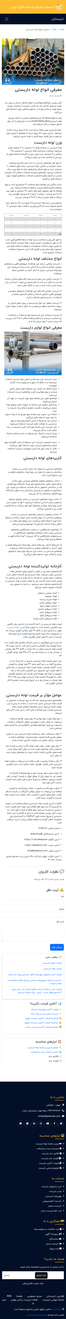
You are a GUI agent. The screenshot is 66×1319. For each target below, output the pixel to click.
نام (62, 896)
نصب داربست (55, 1191)
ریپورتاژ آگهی (52, 1234)
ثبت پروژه (54, 1248)
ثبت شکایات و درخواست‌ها (47, 1229)
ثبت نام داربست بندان (51, 1210)
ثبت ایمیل (41, 1275)
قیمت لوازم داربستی (52, 963)
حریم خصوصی (34, 1296)
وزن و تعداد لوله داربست (47, 1143)
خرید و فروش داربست (51, 1186)
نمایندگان (54, 1239)
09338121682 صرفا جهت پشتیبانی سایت (41, 1110)
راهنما (19, 1296)
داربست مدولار (55, 1206)
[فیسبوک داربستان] (54, 1124)
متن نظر (60, 921)
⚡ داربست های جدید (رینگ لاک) (46, 1013)
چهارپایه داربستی (53, 1196)
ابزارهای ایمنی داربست (49, 1168)
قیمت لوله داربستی (52, 968)
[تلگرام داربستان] (27, 1124)
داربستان (58, 19)
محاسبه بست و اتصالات (48, 1148)
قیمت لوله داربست (16, 627)
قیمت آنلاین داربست (49, 1163)
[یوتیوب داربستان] (48, 1124)
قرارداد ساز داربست (50, 1158)
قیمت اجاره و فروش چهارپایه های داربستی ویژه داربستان (35, 974)
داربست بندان (52, 1243)
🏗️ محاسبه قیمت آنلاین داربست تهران (43, 1018)
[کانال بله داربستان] (20, 1124)
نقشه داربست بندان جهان (24, 1300)
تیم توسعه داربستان (37, 1315)
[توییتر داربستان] (61, 1124)
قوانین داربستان (55, 1296)
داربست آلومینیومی (52, 1201)
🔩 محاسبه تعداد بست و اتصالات (46, 1052)
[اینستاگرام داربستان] (41, 1124)
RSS (9, 1296)
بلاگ (54, 29)
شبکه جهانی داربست (53, 1300)
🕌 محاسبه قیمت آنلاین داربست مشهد (43, 1022)
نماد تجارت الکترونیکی (33, 1283)
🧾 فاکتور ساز (55, 1056)
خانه (62, 29)
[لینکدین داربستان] (34, 1124)
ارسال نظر (57, 947)
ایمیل (61, 909)
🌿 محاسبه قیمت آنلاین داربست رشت (43, 1027)
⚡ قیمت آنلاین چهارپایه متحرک (46, 1009)
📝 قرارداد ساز (55, 1060)
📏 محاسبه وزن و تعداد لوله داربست (44, 1047)
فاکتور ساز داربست (51, 1153)
